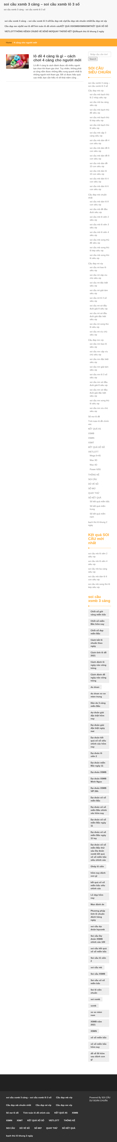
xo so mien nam (96, 1013)
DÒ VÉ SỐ (40, 31)
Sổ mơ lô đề (27, 26)
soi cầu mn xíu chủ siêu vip (99, 409)
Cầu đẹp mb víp (58, 21)
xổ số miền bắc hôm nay (98, 1045)
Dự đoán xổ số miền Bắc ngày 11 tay (98, 835)
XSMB (76, 26)
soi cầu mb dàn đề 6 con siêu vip (99, 149)
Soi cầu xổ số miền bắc (98, 982)
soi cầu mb (96, 967)
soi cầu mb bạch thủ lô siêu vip (99, 126)
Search (92, 59)
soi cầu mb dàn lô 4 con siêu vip (99, 180)
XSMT (88, 26)
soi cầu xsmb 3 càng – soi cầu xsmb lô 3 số (42, 4)
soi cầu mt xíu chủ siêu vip (98, 333)
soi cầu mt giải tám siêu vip (99, 292)
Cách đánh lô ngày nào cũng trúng (98, 665)
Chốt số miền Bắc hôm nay (98, 622)
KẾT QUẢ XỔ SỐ (99, 26)
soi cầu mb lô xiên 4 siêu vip (99, 233)
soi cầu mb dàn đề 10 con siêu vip (99, 165)
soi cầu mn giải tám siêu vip (99, 368)
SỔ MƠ (49, 31)
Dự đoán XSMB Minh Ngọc (98, 780)
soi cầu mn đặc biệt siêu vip (99, 360)
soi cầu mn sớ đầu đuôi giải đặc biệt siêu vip (99, 393)
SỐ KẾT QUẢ (70, 31)
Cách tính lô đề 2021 (98, 654)
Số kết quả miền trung (97, 507)
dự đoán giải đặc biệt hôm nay (97, 715)
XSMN (82, 26)
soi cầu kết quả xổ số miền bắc (99, 950)
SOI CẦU (30, 31)
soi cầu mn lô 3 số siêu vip (98, 376)
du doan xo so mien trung (98, 695)
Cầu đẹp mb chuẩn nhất (78, 21)
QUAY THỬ (58, 31)
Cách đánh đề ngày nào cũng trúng (98, 677)
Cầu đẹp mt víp (99, 21)
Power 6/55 (95, 469)
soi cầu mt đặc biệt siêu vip (99, 284)
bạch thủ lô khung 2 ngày (90, 31)
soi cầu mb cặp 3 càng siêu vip (98, 134)
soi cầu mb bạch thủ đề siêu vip (99, 111)
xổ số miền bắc (98, 1037)
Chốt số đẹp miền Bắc (97, 632)
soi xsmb (95, 999)
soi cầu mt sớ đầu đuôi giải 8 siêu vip (99, 307)
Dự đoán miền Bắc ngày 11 (98, 764)
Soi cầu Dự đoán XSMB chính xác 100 (98, 939)
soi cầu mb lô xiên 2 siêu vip (99, 218)
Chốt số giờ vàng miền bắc (98, 613)
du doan (95, 687)
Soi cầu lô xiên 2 (98, 959)
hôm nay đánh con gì (98, 874)
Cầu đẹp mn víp (13, 26)
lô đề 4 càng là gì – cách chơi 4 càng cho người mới (57, 58)
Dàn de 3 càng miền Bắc (98, 704)
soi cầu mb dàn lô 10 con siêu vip (98, 172)
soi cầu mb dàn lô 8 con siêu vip (99, 203)
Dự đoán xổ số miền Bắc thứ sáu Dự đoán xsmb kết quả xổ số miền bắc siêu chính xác (98, 852)
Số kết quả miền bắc (100, 501)
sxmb (93, 1005)
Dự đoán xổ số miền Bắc (98, 799)
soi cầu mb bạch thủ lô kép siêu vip (99, 119)
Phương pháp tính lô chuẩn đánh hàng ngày (98, 915)
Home (9, 42)
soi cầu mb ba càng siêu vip (99, 103)
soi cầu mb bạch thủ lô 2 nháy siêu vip (99, 96)
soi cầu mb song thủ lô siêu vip (99, 256)
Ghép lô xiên (97, 866)
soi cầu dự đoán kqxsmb (98, 928)
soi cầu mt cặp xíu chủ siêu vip (98, 276)
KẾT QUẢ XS (66, 26)
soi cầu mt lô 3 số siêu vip (98, 299)
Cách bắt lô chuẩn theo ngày (97, 643)
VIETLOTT (10, 31)
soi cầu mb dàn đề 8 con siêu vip (99, 157)
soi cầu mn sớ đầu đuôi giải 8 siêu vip (99, 383)
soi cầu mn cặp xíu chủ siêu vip (99, 353)
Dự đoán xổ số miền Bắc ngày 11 (98, 822)
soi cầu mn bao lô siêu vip (98, 345)
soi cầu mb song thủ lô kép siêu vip (99, 249)
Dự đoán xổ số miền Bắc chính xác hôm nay (99, 810)
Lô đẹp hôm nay (97, 896)
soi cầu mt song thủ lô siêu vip (99, 325)
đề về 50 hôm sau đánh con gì (98, 1056)
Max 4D (93, 465)
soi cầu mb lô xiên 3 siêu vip (99, 226)
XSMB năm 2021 (96, 1023)
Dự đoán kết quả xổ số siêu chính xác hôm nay (98, 742)
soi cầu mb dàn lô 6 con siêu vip (99, 188)
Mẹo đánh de (97, 904)
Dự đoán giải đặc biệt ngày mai (98, 728)
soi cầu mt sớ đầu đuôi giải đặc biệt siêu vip (98, 316)
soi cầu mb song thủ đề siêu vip (99, 241)
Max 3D (93, 460)
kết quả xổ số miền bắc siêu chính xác (98, 885)
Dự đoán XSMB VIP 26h (98, 789)
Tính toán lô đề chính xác (46, 26)
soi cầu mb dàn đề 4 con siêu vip (99, 142)
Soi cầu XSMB (98, 974)
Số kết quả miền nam (97, 515)
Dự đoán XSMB (98, 772)
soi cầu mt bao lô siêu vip (98, 269)
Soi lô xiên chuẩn (96, 991)
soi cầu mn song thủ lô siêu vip (99, 402)
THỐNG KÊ (20, 31)
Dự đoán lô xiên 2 (96, 754)
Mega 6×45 (95, 455)
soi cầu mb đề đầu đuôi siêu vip (99, 210)
